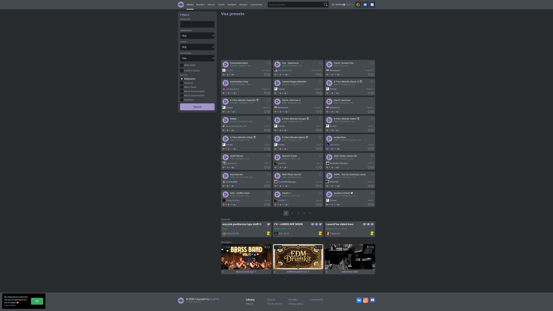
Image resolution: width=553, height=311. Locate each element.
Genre (183, 41)
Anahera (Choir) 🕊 (343, 193)
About (249, 303)
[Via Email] (372, 5)
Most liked (190, 87)
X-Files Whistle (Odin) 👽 (347, 118)
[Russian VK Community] (359, 300)
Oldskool (335, 233)
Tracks (221, 4)
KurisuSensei (284, 70)
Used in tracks (192, 70)
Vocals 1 (286, 193)
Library (190, 4)
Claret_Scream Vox (344, 63)
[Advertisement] (197, 156)
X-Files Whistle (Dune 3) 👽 (348, 81)
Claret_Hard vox (342, 100)
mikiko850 (231, 181)
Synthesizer (186, 30)
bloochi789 (233, 233)
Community (256, 4)
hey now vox (236, 174)
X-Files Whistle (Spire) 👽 (295, 137)
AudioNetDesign (339, 163)
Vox (249, 66)
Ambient (242, 66)
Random (189, 99)
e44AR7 (282, 163)
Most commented (194, 95)
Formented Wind (239, 63)
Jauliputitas (340, 137)
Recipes (243, 4)
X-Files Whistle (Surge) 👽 (295, 118)
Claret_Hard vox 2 (291, 100)
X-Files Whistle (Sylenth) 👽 (244, 100)
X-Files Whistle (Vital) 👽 (243, 137)
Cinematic (347, 177)
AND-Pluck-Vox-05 (291, 174)
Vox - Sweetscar (290, 63)
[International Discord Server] (372, 300)
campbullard (232, 89)
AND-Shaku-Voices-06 (345, 155)
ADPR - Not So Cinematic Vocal (350, 174)
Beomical (335, 70)
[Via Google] (358, 5)
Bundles (200, 4)
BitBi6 (233, 118)
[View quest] (268, 234)
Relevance (189, 78)
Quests (211, 4)
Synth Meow (236, 155)
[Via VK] (365, 5)
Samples (232, 4)
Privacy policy (296, 303)
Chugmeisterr (233, 200)
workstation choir (239, 81)
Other (293, 159)
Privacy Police (9, 305)
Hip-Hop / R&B (242, 177)
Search (197, 106)
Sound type (186, 53)
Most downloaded (194, 91)
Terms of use (274, 303)
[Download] (269, 74)
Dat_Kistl (284, 233)
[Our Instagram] (365, 300)
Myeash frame (289, 155)
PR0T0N (334, 181)
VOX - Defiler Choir (240, 193)
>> (310, 213)
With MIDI (190, 65)
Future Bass (293, 66)
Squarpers (231, 163)
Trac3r (229, 70)
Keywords (185, 19)
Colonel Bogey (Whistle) (294, 81)
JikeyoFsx (335, 144)
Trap (341, 66)
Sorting (184, 74)
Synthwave (344, 159)
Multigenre (240, 84)
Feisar (281, 89)
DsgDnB (214, 299)
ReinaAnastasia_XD (236, 126)
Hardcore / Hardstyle (348, 140)
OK (37, 301)
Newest (188, 82)
